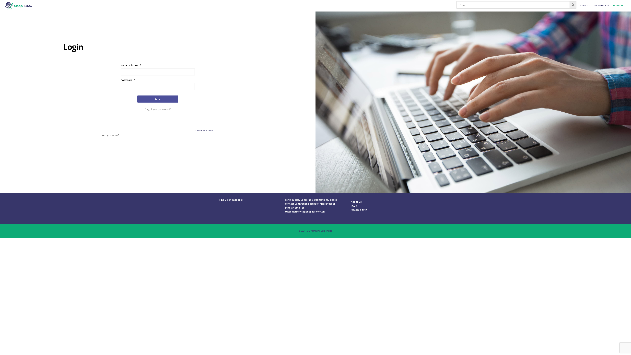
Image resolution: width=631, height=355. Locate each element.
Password (128, 80)
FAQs (354, 205)
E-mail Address (131, 65)
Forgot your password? (157, 109)
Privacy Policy (359, 209)
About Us (356, 201)
